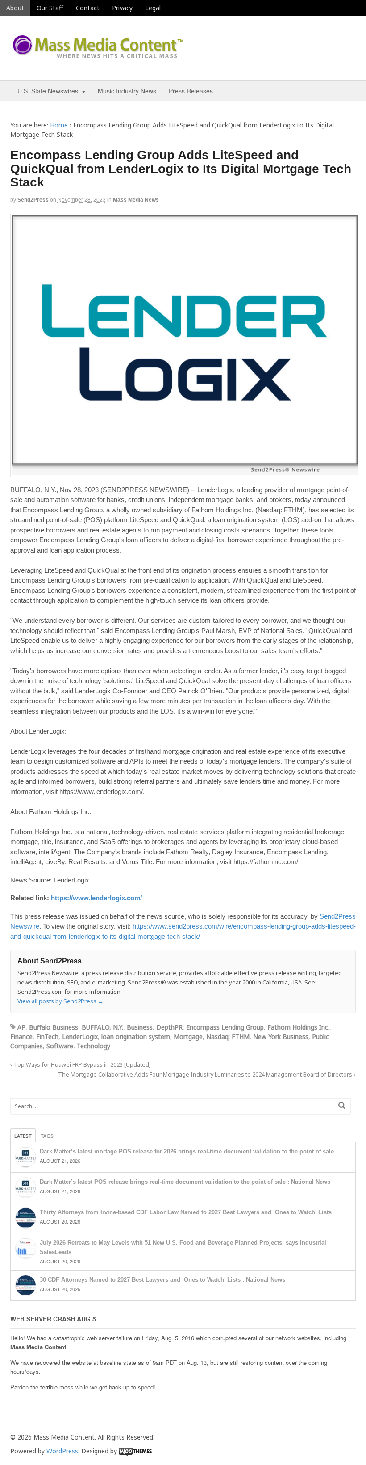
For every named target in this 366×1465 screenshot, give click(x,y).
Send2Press (33, 200)
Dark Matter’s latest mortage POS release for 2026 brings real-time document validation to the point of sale (187, 1151)
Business (140, 1027)
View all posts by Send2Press (60, 1001)
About (15, 8)
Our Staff (50, 8)
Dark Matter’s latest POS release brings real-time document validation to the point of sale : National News (185, 1181)
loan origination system (135, 1036)
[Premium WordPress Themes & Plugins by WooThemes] (135, 1451)
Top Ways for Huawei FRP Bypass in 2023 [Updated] (81, 1064)
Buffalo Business (53, 1027)
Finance (21, 1036)
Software (59, 1046)
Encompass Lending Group (225, 1027)
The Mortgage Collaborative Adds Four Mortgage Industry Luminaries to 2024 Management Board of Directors (206, 1074)
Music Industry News (127, 90)
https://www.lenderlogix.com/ (96, 898)
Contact (88, 8)
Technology (93, 1046)
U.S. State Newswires (47, 90)
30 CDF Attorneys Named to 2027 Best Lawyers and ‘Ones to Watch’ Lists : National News (162, 1279)
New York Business (280, 1036)
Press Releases (191, 90)
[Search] (341, 1105)
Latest (23, 1135)
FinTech (47, 1036)
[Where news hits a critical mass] (99, 55)
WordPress (62, 1451)
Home (59, 125)
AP (21, 1027)
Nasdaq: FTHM (228, 1036)
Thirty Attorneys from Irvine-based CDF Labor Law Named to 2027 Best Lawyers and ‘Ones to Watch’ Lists (186, 1212)
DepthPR (169, 1027)
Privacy (122, 8)
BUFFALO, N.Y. (102, 1027)
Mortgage (188, 1036)
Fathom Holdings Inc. (298, 1027)
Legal (153, 8)
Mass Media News (136, 200)
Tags (47, 1135)
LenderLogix (80, 1036)
